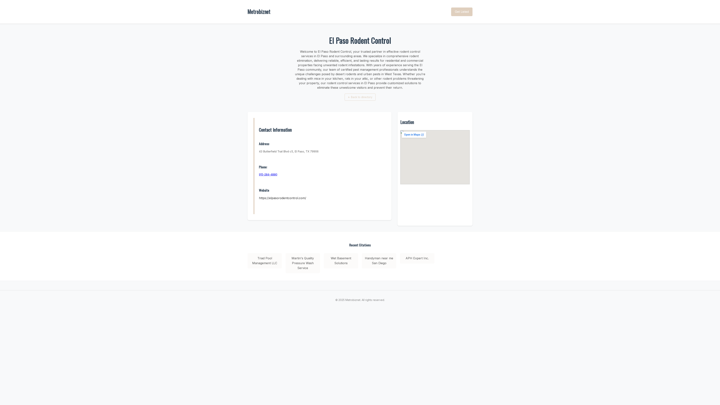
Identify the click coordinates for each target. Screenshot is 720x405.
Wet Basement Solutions (341, 260)
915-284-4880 (268, 174)
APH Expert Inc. (417, 258)
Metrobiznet (259, 11)
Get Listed (462, 12)
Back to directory (360, 97)
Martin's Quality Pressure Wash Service (303, 263)
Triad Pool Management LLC (264, 260)
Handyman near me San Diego (379, 260)
